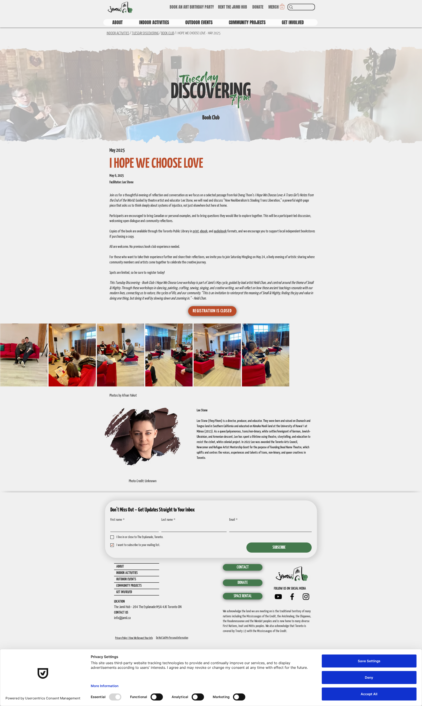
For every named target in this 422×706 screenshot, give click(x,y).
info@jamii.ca (122, 618)
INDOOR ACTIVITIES (118, 33)
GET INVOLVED (124, 592)
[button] (212, 311)
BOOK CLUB (167, 33)
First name (117, 519)
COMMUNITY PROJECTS (129, 586)
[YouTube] (278, 596)
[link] (282, 6)
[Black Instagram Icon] (306, 596)
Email (233, 519)
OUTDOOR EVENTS (126, 579)
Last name (168, 519)
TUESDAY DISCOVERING (145, 33)
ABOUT (120, 566)
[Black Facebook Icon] (292, 596)
